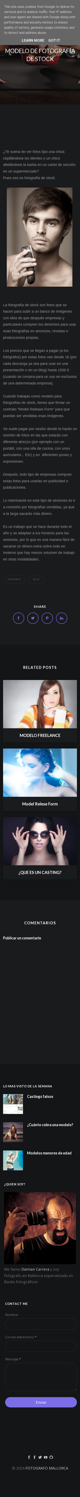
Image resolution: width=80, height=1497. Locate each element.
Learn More (33, 40)
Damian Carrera (35, 1269)
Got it (54, 40)
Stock (36, 579)
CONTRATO (14, 579)
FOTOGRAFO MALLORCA (46, 1468)
